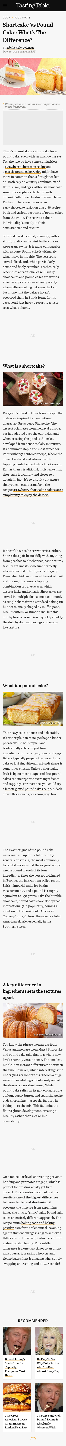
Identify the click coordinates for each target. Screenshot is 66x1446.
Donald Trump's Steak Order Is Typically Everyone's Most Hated (15, 1367)
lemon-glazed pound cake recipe (28, 788)
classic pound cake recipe (23, 171)
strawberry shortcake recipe (25, 166)
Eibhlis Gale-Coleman (20, 47)
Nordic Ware (22, 617)
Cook (6, 17)
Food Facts (22, 17)
